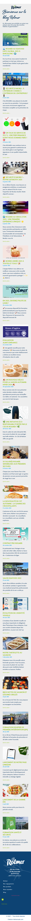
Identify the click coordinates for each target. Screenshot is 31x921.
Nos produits (7, 886)
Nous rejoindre (7, 889)
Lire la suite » (6, 69)
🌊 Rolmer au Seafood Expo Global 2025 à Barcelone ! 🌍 (13, 51)
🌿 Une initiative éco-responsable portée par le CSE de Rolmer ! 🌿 (15, 424)
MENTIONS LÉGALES (15, 875)
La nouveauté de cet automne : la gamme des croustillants (14, 503)
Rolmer (5, 881)
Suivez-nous (4, 904)
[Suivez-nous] (3, 899)
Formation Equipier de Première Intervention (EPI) (15, 728)
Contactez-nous (15, 895)
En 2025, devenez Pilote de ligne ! (14, 301)
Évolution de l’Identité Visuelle (14, 614)
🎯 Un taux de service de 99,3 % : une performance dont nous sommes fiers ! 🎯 (15, 136)
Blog (4, 892)
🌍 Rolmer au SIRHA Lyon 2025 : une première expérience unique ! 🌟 (14, 219)
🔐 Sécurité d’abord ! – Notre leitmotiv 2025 (13, 178)
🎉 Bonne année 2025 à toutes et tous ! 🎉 (13, 262)
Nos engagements (8, 884)
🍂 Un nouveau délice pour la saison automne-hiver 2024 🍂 (15, 382)
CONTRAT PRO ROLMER (12, 543)
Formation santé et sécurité (12, 833)
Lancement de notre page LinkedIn (15, 763)
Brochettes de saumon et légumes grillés (15, 693)
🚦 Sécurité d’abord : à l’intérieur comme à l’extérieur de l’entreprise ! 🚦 (15, 92)
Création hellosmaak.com (15, 919)
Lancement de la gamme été (14, 800)
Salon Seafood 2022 (12, 578)
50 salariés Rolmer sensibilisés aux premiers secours (14, 463)
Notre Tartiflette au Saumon (12, 653)
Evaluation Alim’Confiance (10, 341)
